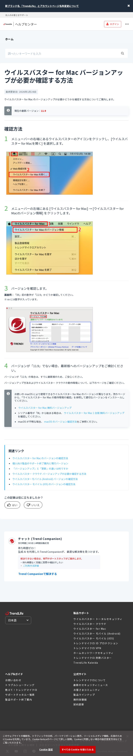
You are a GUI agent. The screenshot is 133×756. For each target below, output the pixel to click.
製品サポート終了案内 (18, 699)
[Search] (122, 53)
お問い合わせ (13, 680)
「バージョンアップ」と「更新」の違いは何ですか (40, 468)
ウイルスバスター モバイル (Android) (97, 633)
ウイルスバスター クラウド (90, 624)
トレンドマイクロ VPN (87, 648)
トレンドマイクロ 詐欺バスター (92, 657)
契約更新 (78, 704)
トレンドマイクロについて (89, 680)
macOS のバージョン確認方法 (60, 421)
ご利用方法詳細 (31, 565)
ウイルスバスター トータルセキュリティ (97, 619)
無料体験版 (80, 699)
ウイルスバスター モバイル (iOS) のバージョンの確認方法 (43, 484)
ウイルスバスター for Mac (89, 628)
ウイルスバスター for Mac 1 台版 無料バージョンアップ (94, 413)
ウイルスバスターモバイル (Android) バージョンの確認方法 (45, 479)
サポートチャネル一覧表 (20, 694)
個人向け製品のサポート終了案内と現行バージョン (40, 463)
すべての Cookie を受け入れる (78, 749)
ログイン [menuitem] (114, 24)
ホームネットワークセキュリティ (93, 653)
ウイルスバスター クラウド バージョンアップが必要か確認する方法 (49, 473)
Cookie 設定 (46, 749)
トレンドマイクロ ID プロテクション (95, 643)
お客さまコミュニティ (86, 690)
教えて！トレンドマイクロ (21, 690)
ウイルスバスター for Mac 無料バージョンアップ (45, 407)
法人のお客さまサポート (16, 15)
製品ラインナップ (84, 694)
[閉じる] (127, 736)
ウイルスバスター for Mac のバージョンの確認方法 (40, 458)
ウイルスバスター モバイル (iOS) (93, 638)
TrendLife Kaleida (85, 662)
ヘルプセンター (26, 24)
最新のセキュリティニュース (90, 685)
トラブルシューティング (20, 685)
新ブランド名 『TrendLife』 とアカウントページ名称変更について (42, 6)
